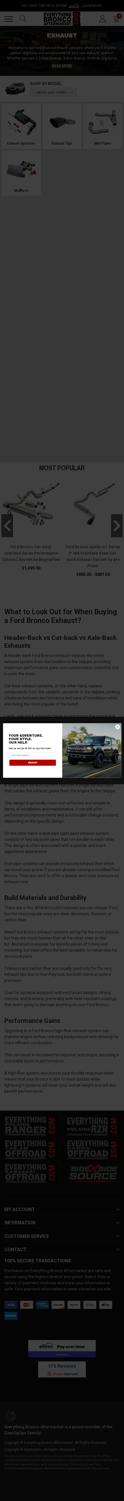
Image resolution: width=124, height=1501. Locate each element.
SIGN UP (32, 762)
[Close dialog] (117, 727)
